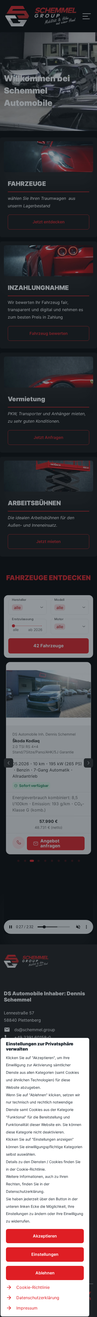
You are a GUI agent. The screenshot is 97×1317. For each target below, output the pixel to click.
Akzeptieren (45, 1236)
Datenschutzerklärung (37, 1297)
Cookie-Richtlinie (33, 1287)
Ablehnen (45, 1272)
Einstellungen (44, 1254)
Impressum (27, 1308)
